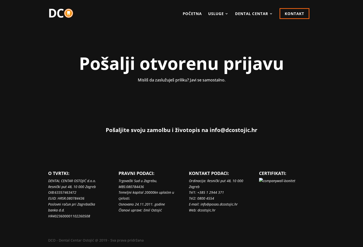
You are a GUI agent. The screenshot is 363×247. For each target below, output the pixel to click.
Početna (192, 14)
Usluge (216, 14)
